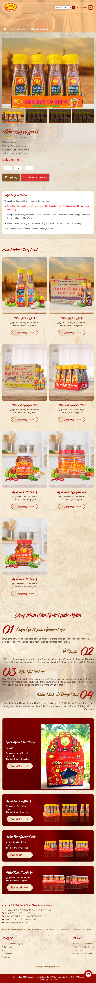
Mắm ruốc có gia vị (24, 492)
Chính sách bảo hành (83, 954)
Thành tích (8, 950)
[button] (90, 72)
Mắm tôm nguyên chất (24, 405)
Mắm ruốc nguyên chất (71, 492)
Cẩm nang (8, 954)
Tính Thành (53, 980)
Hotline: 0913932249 (36, 177)
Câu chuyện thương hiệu (14, 943)
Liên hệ (7, 957)
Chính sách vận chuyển (84, 947)
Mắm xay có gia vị (24, 318)
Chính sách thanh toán (83, 943)
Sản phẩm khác (18, 28)
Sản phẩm (8, 947)
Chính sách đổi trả (81, 950)
